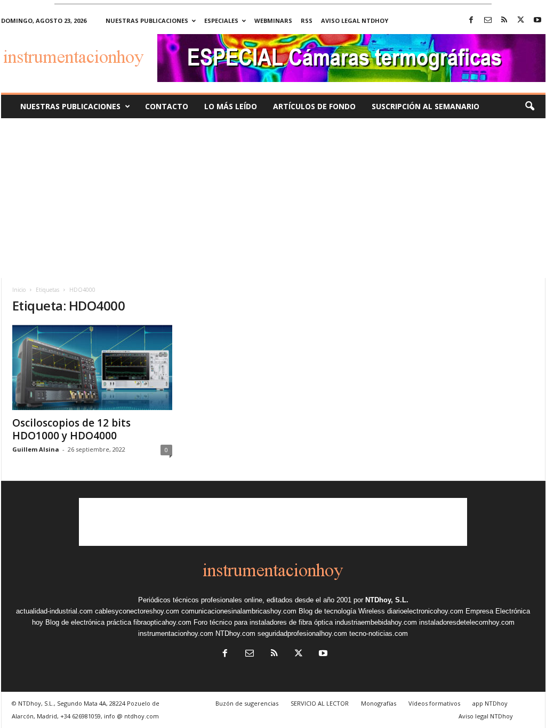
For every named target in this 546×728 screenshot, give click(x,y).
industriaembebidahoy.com (376, 622)
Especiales (221, 20)
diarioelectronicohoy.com (425, 611)
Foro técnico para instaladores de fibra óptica (263, 622)
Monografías (378, 703)
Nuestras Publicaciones (70, 106)
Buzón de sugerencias (246, 703)
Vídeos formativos (434, 703)
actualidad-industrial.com (54, 611)
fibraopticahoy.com (162, 622)
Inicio (19, 289)
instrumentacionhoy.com (175, 633)
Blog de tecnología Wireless (342, 611)
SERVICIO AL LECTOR (320, 703)
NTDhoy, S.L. (386, 600)
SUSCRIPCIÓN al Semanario (425, 106)
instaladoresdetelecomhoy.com (467, 622)
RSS (306, 20)
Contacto (166, 106)
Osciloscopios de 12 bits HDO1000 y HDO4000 (71, 429)
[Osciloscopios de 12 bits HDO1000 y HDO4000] (92, 367)
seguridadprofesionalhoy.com (302, 633)
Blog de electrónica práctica (88, 622)
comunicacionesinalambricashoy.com (238, 611)
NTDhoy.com (235, 633)
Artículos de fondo (314, 106)
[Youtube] (537, 20)
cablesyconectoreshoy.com (137, 611)
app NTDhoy (490, 703)
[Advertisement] (273, 198)
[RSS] (504, 20)
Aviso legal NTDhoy (354, 20)
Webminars (273, 20)
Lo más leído (230, 106)
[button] (529, 106)
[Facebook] (471, 20)
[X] (521, 20)
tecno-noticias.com (378, 633)
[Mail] (487, 20)
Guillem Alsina (35, 449)
